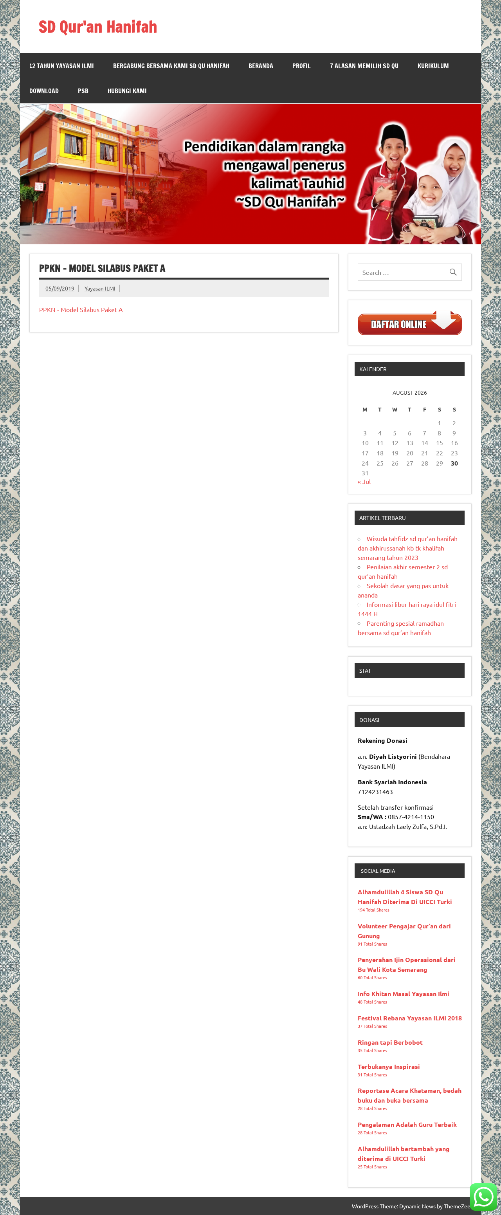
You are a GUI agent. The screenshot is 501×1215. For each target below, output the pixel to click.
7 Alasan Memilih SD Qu (364, 65)
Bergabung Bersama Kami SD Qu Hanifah (171, 65)
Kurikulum (433, 65)
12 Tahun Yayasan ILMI (61, 65)
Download (44, 91)
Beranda (261, 65)
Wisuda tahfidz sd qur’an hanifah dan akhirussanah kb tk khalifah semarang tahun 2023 (408, 547)
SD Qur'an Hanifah (98, 26)
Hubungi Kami (127, 91)
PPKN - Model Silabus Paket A (81, 309)
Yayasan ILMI (100, 288)
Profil (301, 65)
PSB (83, 91)
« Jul (364, 481)
